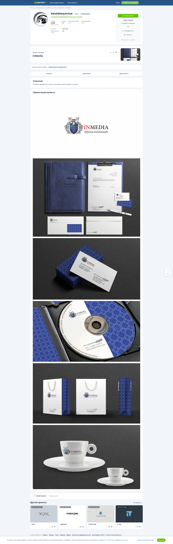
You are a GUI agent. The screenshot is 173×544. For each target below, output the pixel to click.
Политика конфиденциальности (81, 535)
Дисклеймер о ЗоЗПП (98, 535)
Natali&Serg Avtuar (62, 13)
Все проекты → (138, 502)
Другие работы (124, 73)
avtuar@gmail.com (129, 30)
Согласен (161, 540)
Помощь (51, 535)
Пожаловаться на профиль (128, 40)
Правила (62, 535)
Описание (49, 73)
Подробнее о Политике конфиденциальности (113, 540)
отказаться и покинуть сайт (145, 540)
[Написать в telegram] (128, 26)
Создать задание (128, 20)
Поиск (57, 535)
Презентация (86, 73)
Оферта (68, 535)
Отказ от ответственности (113, 535)
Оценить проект (40, 496)
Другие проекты (38, 502)
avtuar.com (129, 34)
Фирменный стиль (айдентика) (57, 67)
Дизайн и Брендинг (38, 52)
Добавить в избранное (128, 23)
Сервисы (45, 535)
